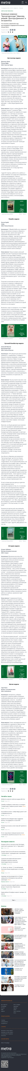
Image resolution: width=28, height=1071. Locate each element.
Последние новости (8, 841)
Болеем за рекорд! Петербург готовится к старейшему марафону (20, 953)
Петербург (3, 1006)
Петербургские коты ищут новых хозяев (19, 985)
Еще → (14, 900)
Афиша (3, 1011)
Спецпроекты (4, 1021)
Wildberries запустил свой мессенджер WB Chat (13, 799)
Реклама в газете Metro (7, 1030)
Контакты (3, 1035)
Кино (2, 848)
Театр (14, 1009)
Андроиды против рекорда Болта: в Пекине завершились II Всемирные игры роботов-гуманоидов (12, 878)
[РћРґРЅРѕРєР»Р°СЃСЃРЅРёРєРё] (10, 32)
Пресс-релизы (17, 1011)
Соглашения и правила (7, 1034)
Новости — (16, 8)
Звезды (2, 872)
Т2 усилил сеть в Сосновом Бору (18, 969)
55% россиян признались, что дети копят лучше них (19, 928)
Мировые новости (5, 881)
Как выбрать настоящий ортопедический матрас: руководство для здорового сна (20, 979)
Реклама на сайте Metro (7, 1032)
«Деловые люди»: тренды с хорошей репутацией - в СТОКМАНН (19, 911)
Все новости (4, 1004)
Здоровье (15, 1006)
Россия (21, 8)
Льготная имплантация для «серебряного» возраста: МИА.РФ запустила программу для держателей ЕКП (20, 963)
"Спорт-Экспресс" (10, 1057)
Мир (2, 1009)
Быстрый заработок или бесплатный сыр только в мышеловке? (20, 937)
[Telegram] (12, 32)
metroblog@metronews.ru (6, 1056)
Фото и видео (16, 1004)
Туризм (15, 1008)
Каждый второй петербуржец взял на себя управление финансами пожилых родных (19, 946)
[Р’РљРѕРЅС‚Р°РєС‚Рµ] (8, 32)
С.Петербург (3, 855)
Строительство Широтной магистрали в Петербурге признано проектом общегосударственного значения (11, 860)
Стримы (3, 1020)
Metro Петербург (5, 1042)
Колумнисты (4, 1023)
